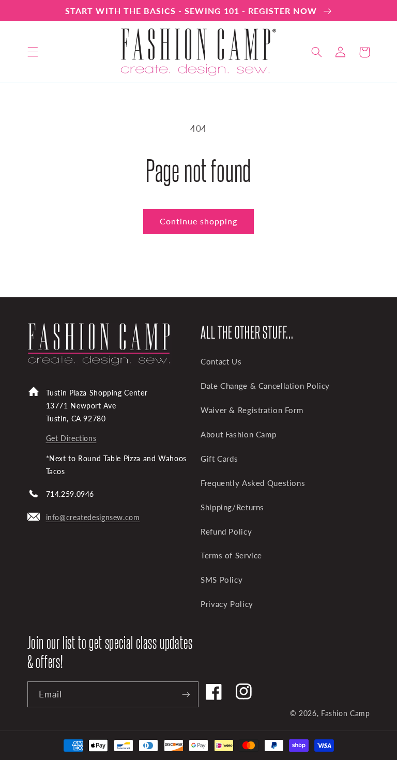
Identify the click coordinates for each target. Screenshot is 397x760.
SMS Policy (221, 579)
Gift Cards (219, 458)
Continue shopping (199, 221)
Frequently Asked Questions (253, 483)
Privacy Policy (227, 604)
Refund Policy (226, 531)
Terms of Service (231, 555)
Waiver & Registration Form (252, 410)
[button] (32, 52)
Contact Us (221, 361)
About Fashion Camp (238, 434)
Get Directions (71, 438)
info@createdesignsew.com (93, 517)
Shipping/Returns (232, 507)
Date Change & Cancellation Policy (265, 385)
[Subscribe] (186, 694)
